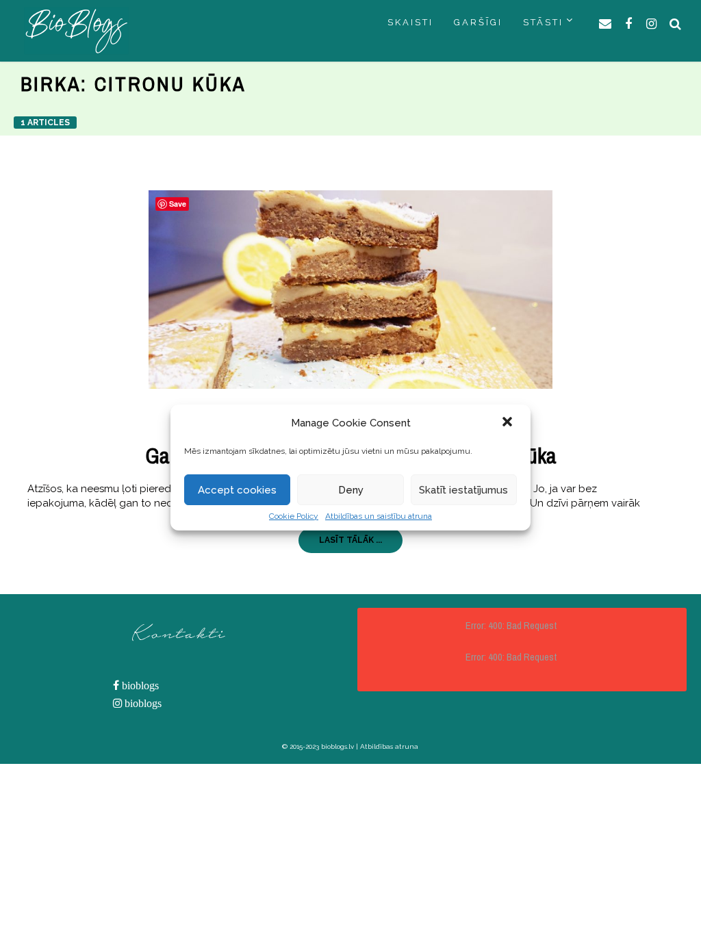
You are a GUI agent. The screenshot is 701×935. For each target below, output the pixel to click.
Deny (351, 490)
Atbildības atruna (389, 746)
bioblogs (139, 685)
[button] (508, 423)
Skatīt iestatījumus (463, 490)
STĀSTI (543, 22)
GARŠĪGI (478, 22)
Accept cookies (237, 490)
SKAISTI (410, 22)
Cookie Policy (293, 516)
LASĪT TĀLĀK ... (350, 540)
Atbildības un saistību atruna (378, 516)
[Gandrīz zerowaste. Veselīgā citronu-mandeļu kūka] (350, 289)
